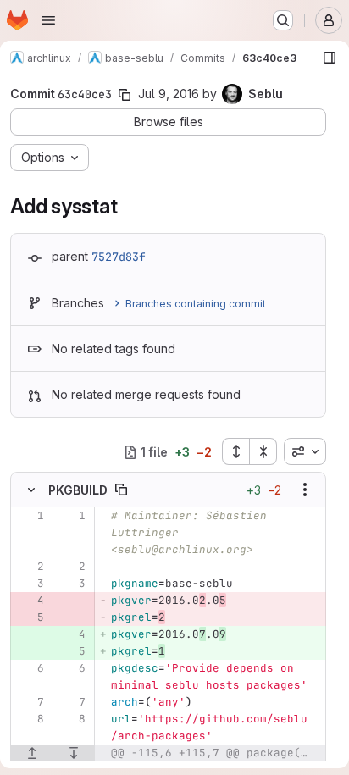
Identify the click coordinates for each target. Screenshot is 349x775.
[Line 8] (29, 719)
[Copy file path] (121, 489)
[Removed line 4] (29, 600)
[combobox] (305, 451)
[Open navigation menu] (48, 20)
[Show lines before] (32, 753)
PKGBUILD (78, 490)
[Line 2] (29, 566)
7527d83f (118, 256)
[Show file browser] (329, 57)
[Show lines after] (74, 753)
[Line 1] (29, 515)
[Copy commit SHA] (124, 95)
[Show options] (305, 489)
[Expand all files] (235, 451)
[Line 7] (29, 702)
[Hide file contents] (31, 489)
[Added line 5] (71, 651)
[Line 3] (29, 583)
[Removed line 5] (29, 617)
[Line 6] (29, 668)
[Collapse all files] (263, 451)
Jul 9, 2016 (168, 93)
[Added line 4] (71, 634)
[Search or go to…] (283, 20)
